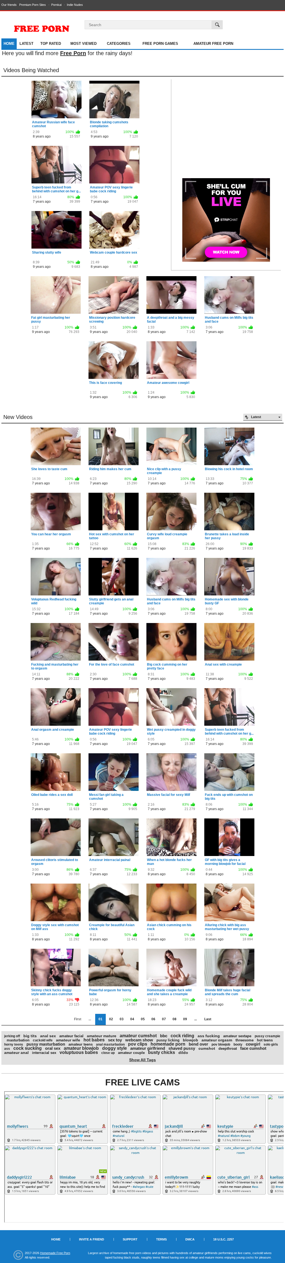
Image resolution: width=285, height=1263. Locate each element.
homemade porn (168, 1044)
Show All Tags (142, 1060)
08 (174, 1019)
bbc (163, 1035)
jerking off (12, 1036)
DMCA (190, 1239)
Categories (119, 43)
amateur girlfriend (147, 1048)
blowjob (190, 1040)
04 (132, 1019)
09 (185, 1019)
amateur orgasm (217, 1040)
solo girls (271, 1044)
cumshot (206, 1048)
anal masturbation (110, 1044)
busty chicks (161, 1052)
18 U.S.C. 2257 (223, 1239)
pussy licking (168, 1040)
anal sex (48, 1036)
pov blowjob (221, 1044)
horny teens (13, 1044)
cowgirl (253, 1044)
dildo (183, 1052)
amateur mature (101, 1036)
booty (238, 1044)
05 (143, 1019)
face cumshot (253, 1048)
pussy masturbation (45, 1044)
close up (108, 1053)
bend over (198, 1044)
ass (7, 1049)
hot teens (265, 1040)
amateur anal (16, 1052)
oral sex (52, 1048)
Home (9, 43)
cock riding (182, 1035)
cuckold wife (43, 1040)
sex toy (115, 1040)
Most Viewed (83, 43)
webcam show (139, 1040)
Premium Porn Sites (32, 4)
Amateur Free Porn (213, 43)
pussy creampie (267, 1036)
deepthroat (227, 1048)
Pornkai (56, 4)
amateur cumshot (138, 1035)
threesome (244, 1040)
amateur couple (131, 1053)
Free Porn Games (160, 43)
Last (207, 1019)
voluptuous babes (79, 1052)
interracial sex (44, 1053)
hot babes (94, 1040)
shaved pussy (181, 1048)
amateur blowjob (81, 1048)
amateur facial (71, 1036)
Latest (26, 43)
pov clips (137, 1044)
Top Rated (50, 43)
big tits (30, 1036)
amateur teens (80, 1044)
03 (122, 1019)
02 (111, 1019)
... (195, 1019)
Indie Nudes (75, 4)
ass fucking (209, 1036)
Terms (161, 1239)
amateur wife (68, 1040)
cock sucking (27, 1048)
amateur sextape (237, 1036)
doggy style (114, 1048)
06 (153, 1019)
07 (164, 1019)
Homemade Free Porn (55, 1253)
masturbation (18, 1040)
